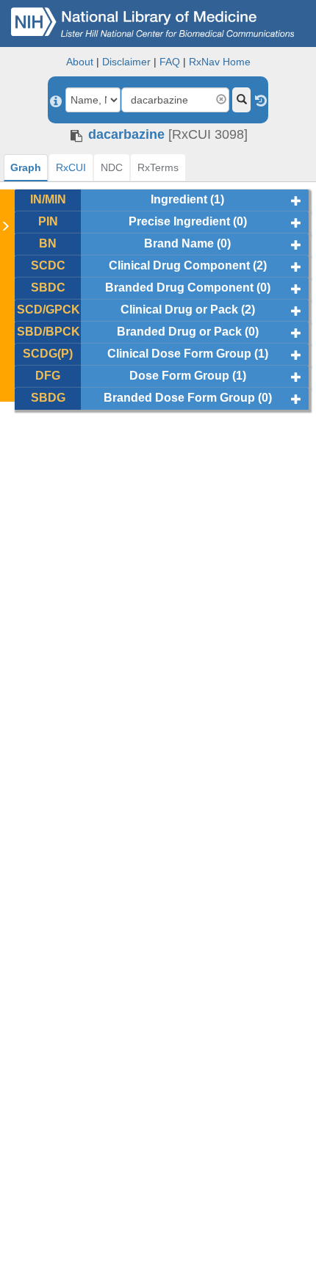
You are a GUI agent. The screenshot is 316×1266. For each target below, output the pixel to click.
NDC (112, 167)
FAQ (169, 62)
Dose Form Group (179, 375)
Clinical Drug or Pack (179, 309)
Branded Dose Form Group (179, 397)
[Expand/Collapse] (296, 201)
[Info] (55, 101)
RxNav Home (220, 62)
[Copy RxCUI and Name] (76, 135)
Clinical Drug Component (179, 265)
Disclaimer (126, 62)
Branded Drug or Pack (179, 331)
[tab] (26, 167)
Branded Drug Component (179, 287)
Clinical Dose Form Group (179, 353)
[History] (261, 100)
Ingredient (179, 199)
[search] (241, 99)
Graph (25, 167)
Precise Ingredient (179, 221)
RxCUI (71, 167)
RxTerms (158, 167)
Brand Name (179, 243)
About (79, 62)
